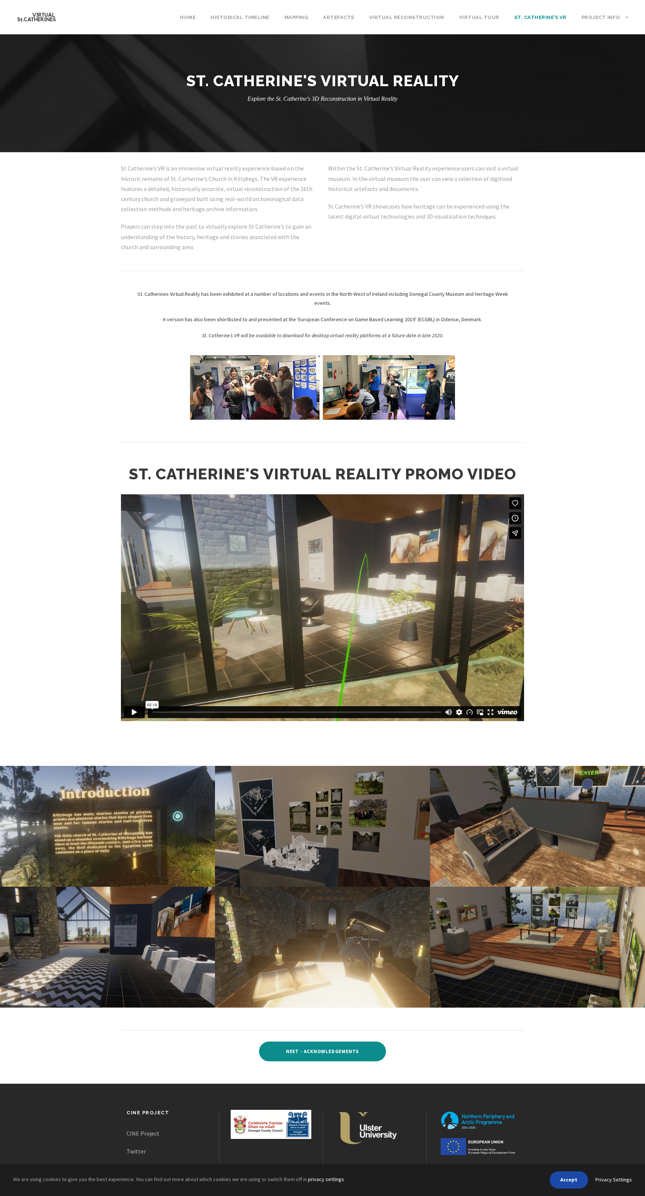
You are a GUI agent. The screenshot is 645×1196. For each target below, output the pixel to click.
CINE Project (143, 1133)
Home (188, 17)
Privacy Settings (613, 1179)
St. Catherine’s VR (540, 17)
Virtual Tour (479, 17)
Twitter (136, 1151)
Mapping (296, 17)
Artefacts (338, 17)
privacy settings (326, 1179)
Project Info (601, 17)
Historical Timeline (240, 17)
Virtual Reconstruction (406, 17)
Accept (568, 1179)
